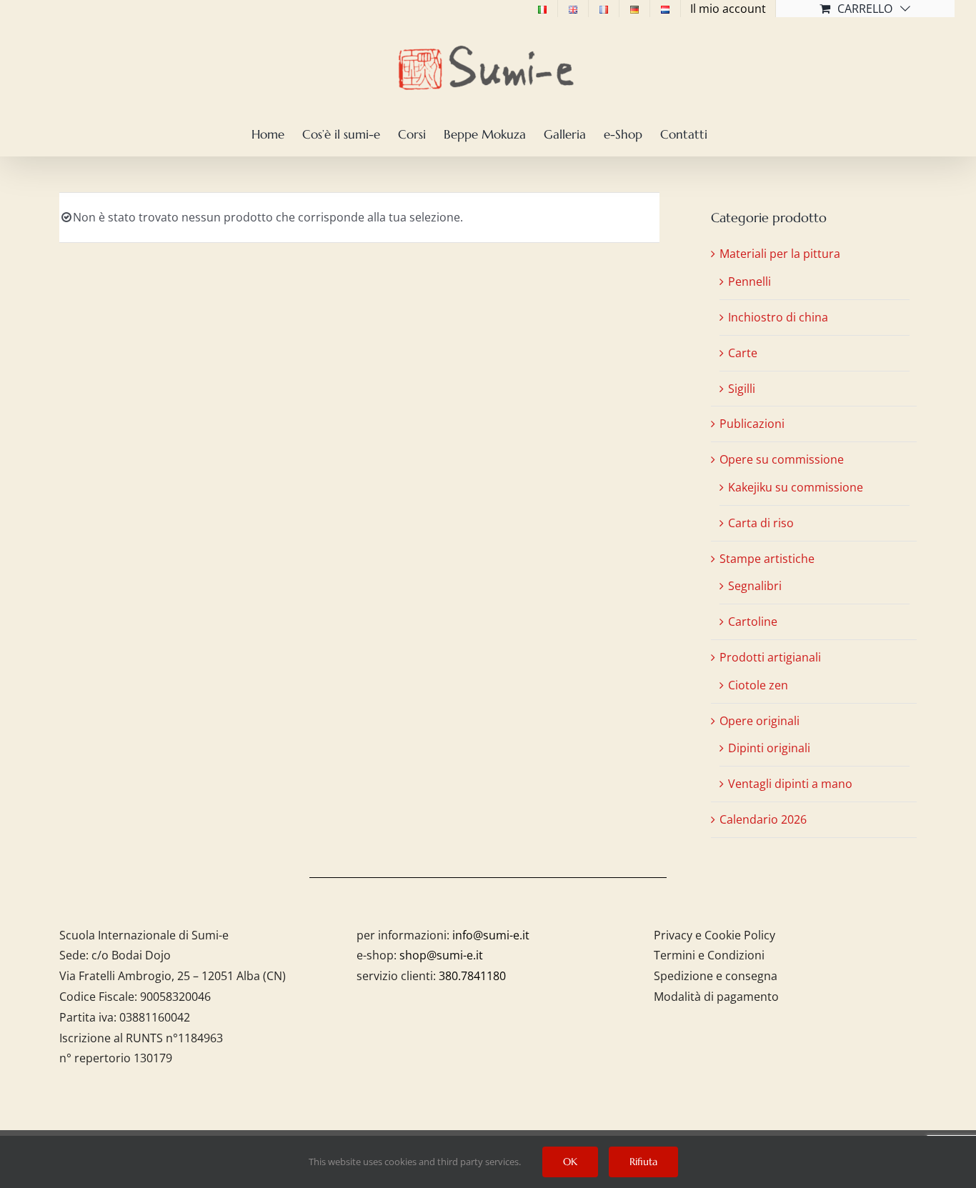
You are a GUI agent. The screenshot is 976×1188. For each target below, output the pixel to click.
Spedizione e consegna (715, 976)
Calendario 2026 (763, 819)
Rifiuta (643, 1161)
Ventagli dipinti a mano (790, 784)
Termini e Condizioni (709, 955)
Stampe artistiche (767, 558)
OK (570, 1161)
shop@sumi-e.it (441, 955)
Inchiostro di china (778, 317)
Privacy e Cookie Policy (714, 935)
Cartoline (752, 621)
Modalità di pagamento (716, 996)
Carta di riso (761, 523)
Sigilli (741, 388)
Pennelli (749, 281)
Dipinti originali (769, 748)
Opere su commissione (781, 459)
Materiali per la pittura (779, 253)
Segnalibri (755, 586)
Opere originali (759, 721)
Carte (742, 353)
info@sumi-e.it (490, 935)
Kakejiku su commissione (795, 487)
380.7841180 (472, 976)
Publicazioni (752, 423)
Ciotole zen (758, 685)
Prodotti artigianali (770, 657)
